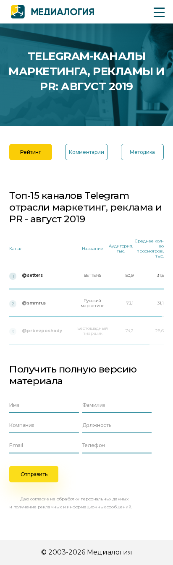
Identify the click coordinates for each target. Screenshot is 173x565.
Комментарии (86, 152)
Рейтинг (30, 152)
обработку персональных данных (92, 499)
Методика (142, 152)
